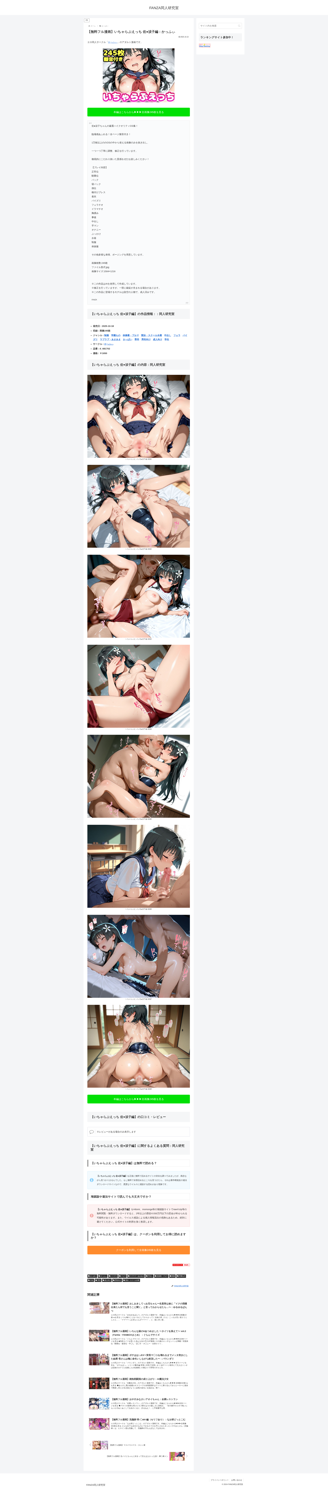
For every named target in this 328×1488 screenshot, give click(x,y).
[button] (239, 25)
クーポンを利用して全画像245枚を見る (138, 1250)
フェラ (176, 335)
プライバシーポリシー (220, 1480)
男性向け (146, 339)
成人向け (157, 339)
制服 (106, 335)
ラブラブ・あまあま (110, 339)
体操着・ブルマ (131, 335)
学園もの (115, 335)
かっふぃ (112, 42)
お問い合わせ (236, 1480)
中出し (167, 335)
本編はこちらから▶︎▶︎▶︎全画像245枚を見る (139, 112)
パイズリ (114, 1276)
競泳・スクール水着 (151, 335)
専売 (137, 339)
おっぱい (127, 339)
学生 (167, 339)
